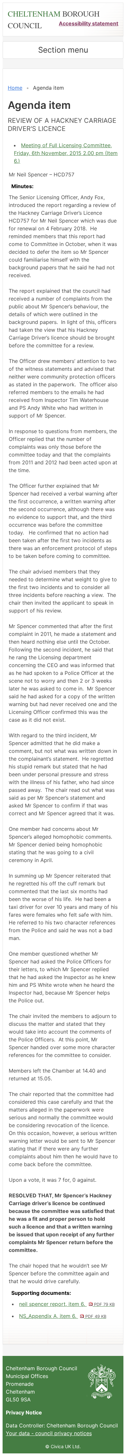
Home (15, 87)
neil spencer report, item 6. (66, 1304)
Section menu (63, 50)
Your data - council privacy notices (49, 1433)
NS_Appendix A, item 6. (62, 1316)
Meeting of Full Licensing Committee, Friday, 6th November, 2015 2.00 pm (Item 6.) (66, 153)
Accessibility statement (88, 23)
